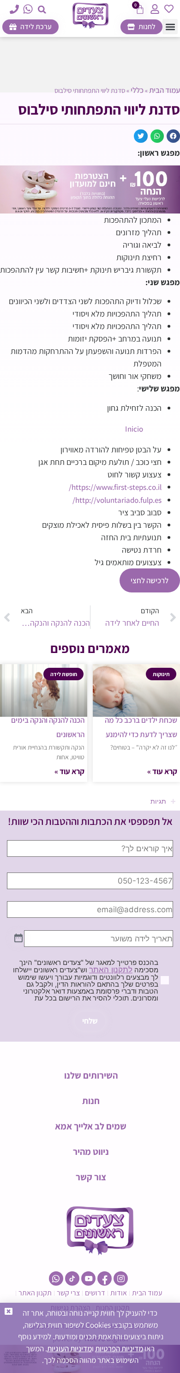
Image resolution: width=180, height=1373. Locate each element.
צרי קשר (68, 1293)
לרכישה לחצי (149, 580)
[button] (42, 9)
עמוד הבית (164, 90)
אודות (118, 1293)
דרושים (95, 1293)
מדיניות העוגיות (69, 1348)
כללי (137, 90)
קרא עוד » (162, 771)
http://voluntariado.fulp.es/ (117, 500)
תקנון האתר (35, 1293)
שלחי (90, 1021)
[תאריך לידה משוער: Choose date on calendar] (18, 939)
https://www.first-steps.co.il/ (115, 487)
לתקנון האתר (110, 969)
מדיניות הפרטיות (119, 1348)
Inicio (134, 429)
